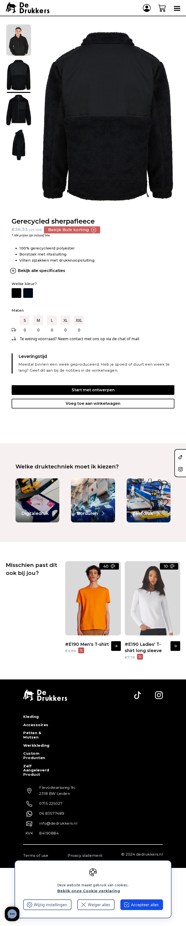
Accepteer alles (145, 904)
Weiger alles (99, 904)
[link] (37, 500)
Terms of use (35, 855)
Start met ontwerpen (93, 390)
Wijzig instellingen (50, 904)
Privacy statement (85, 855)
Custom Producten (34, 756)
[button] (162, 8)
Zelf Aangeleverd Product (36, 770)
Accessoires (35, 725)
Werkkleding (36, 746)
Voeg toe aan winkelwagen (93, 403)
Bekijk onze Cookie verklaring (88, 891)
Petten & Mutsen (32, 735)
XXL (79, 320)
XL (65, 320)
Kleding (31, 717)
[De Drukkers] (27, 8)
